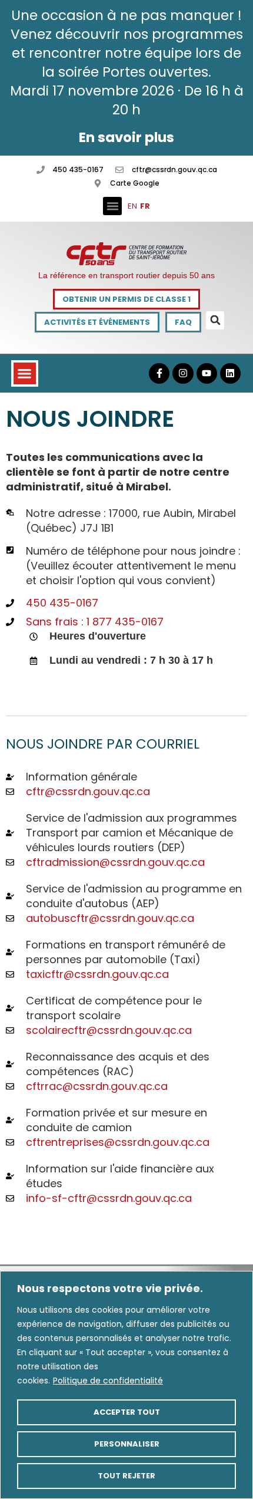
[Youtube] (207, 373)
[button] (112, 206)
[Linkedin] (230, 373)
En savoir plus (126, 137)
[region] (126, 1385)
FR (145, 206)
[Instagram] (182, 373)
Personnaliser (126, 1443)
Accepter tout (127, 1412)
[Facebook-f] (159, 373)
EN (132, 206)
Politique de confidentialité (108, 1380)
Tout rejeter (126, 1475)
